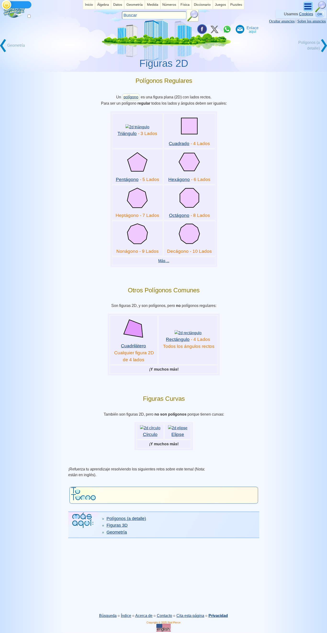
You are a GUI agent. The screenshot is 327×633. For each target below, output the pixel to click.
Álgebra (103, 4)
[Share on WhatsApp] (227, 29)
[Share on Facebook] (201, 29)
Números (169, 4)
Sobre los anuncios (311, 21)
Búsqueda (108, 616)
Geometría (134, 4)
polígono (131, 97)
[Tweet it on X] (214, 29)
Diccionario (202, 4)
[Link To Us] (253, 29)
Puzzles (236, 4)
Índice (126, 616)
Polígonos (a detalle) (126, 518)
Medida (152, 4)
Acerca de (143, 616)
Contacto (164, 616)
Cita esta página (190, 616)
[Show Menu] (308, 11)
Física (185, 4)
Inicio (89, 4)
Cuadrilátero (133, 345)
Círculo (150, 434)
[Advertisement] (163, 575)
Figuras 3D (117, 525)
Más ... (163, 261)
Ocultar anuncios (282, 21)
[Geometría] (17, 52)
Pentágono (127, 179)
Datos (117, 4)
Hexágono (179, 179)
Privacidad (218, 616)
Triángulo (127, 133)
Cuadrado (179, 143)
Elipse (177, 434)
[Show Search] (320, 11)
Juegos (220, 4)
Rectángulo (178, 339)
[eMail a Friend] (239, 29)
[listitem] (89, 4)
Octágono (179, 215)
